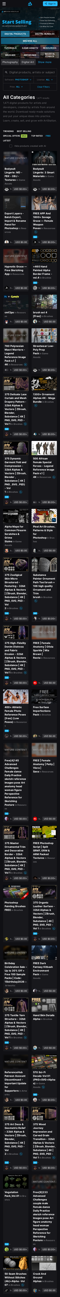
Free (48, 136)
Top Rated (37, 136)
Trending (8, 131)
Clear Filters (43, 86)
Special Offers (14, 136)
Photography (10, 62)
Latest (7, 140)
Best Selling (24, 131)
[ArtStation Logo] (30, 4)
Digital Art (28, 62)
